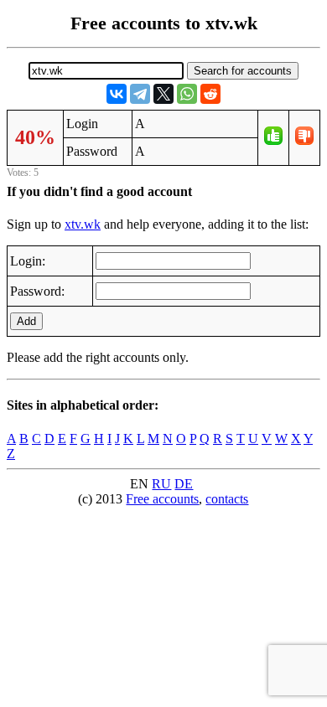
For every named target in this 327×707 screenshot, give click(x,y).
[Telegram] (140, 94)
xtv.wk (83, 224)
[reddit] (210, 94)
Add (26, 321)
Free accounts (162, 499)
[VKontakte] (116, 94)
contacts (226, 499)
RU (161, 484)
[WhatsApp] (187, 94)
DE (183, 484)
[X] (163, 94)
